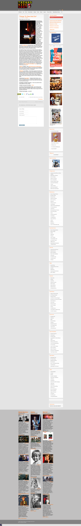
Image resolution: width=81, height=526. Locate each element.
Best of (45, 412)
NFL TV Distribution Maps (55, 363)
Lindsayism (52, 380)
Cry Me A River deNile (54, 131)
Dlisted (52, 374)
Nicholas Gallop (23, 522)
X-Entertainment (53, 328)
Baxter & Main (53, 231)
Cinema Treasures (54, 333)
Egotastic (52, 201)
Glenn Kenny (53, 340)
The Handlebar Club (54, 238)
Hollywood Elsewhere (54, 341)
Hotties (33, 412)
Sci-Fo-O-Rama (53, 305)
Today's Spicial (53, 185)
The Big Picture (53, 308)
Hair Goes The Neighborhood (23, 454)
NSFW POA (52, 269)
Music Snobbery (53, 252)
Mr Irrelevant (53, 361)
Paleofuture (52, 384)
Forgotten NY (53, 316)
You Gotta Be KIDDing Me (55, 146)
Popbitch (52, 322)
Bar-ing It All (33, 493)
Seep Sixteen (45, 431)
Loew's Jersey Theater (54, 346)
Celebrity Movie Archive (54, 266)
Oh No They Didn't (54, 211)
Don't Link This (53, 199)
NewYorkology (53, 320)
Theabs (52, 184)
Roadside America (54, 323)
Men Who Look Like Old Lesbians (56, 299)
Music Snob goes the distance (29, 63)
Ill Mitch (52, 279)
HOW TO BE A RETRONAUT (55, 205)
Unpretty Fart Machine (53, 105)
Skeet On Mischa (53, 390)
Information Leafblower (54, 377)
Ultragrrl (52, 259)
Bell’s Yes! (51, 90)
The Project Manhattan (54, 182)
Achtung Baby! (53, 371)
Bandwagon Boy (53, 357)
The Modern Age (53, 256)
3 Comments (40, 99)
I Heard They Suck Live (54, 249)
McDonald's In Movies (54, 175)
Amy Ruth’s (27, 78)
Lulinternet (52, 208)
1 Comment (51, 419)
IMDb (51, 319)
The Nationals (53, 364)
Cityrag (52, 373)
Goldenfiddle (53, 204)
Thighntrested (52, 29)
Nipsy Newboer (53, 285)
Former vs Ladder (33, 477)
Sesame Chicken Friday (54, 181)
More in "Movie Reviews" (22, 518)
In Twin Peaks (53, 344)
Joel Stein (52, 280)
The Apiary (52, 393)
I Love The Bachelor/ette (55, 343)
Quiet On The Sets (54, 178)
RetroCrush (52, 387)
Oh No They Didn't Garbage (55, 381)
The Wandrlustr (53, 217)
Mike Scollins (53, 283)
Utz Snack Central (54, 240)
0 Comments (27, 421)
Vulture (52, 220)
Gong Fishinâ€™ (54, 148)
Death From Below (54, 198)
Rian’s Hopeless (21, 435)
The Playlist (52, 215)
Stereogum (52, 255)
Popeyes (52, 235)
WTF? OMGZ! (53, 272)
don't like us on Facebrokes (54, 27)
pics (36, 63)
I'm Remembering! (54, 207)
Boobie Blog (53, 265)
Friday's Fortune (53, 202)
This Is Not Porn (53, 218)
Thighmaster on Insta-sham (54, 25)
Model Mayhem (53, 300)
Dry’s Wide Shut (52, 124)
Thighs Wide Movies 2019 (47, 475)
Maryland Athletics (54, 360)
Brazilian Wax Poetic (34, 436)
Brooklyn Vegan (53, 195)
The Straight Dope (54, 325)
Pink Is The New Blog (54, 386)
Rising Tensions (53, 303)
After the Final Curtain (54, 293)
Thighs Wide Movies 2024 (54, 74)
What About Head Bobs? (55, 188)
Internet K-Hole (53, 296)
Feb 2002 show (24, 45)
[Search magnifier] (63, 17)
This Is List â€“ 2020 (46, 494)
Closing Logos (53, 336)
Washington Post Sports (55, 366)
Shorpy (52, 306)
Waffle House (53, 241)
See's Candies (53, 237)
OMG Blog (52, 383)
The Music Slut (53, 258)
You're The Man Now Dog (55, 224)
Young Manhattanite (54, 396)
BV (27, 64)
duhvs (33, 85)
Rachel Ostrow (53, 286)
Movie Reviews (23, 412)
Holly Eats (52, 234)
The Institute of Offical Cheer (55, 309)
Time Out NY (53, 326)
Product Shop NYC (54, 214)
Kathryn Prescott (53, 282)
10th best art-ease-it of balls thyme (35, 66)
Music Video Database (54, 253)
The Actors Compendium (55, 350)
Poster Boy (52, 302)
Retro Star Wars (53, 347)
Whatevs (52, 221)
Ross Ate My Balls (54, 179)
